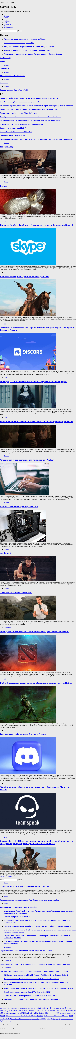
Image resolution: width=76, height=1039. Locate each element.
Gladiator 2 (4, 69)
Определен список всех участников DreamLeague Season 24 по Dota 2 (34, 631)
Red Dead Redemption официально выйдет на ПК (20, 102)
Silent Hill (67, 1013)
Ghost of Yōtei (16, 1010)
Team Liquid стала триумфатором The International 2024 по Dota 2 (30, 996)
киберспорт (65, 1019)
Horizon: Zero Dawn (57, 1010)
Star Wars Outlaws (16, 1015)
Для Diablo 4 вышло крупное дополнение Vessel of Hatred (27, 50)
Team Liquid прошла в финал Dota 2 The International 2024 (27, 992)
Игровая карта (8, 27)
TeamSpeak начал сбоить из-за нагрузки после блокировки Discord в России (30, 117)
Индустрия (55, 1019)
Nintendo (6, 17)
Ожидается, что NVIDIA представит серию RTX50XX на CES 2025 (26, 886)
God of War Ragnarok (27, 1010)
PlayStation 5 (40, 1013)
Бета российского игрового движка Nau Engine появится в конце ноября (29, 900)
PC (5, 19)
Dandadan (4, 83)
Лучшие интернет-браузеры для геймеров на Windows (25, 39)
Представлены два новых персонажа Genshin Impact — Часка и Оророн (33, 54)
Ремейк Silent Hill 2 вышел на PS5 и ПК (16, 132)
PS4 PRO (53, 1013)
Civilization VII (44, 1008)
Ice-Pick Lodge (5, 58)
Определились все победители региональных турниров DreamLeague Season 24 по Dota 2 (36, 964)
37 (8, 876)
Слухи (60, 1019)
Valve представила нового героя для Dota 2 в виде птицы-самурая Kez (32, 999)
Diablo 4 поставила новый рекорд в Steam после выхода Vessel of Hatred (29, 109)
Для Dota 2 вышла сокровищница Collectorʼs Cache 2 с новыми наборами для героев (34, 971)
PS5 (57, 1013)
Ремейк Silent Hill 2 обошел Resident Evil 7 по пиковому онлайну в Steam (36, 421)
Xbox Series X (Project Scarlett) (29, 1019)
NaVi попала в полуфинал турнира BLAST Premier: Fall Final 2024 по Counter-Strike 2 (38, 988)
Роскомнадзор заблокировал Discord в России (18, 113)
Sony (3, 1015)
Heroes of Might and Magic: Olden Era (41, 1010)
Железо (6, 26)
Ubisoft (40, 1016)
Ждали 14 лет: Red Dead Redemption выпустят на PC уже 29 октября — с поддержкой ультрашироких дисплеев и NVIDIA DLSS (36, 842)
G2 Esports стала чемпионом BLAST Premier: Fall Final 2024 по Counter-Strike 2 (36, 975)
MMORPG (12, 1013)
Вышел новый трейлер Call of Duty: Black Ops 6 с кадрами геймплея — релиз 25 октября (36, 139)
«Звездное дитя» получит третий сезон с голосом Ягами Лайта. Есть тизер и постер (37, 926)
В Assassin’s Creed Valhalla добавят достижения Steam (21, 124)
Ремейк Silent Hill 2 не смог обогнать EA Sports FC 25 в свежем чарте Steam (30, 121)
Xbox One (5, 1018)
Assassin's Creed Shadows (17, 1008)
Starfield (9, 1016)
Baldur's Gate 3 (27, 1008)
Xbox (5, 22)
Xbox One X (15, 1019)
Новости (6, 16)
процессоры (8, 1021)
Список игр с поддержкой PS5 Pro (14, 128)
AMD (1, 1008)
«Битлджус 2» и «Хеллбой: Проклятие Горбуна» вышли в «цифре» (33, 381)
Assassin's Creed (6, 1008)
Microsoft (5, 1013)
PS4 (47, 1013)
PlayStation (7, 21)
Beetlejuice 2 (33, 1008)
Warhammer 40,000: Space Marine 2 (56, 1016)
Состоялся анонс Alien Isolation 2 (13, 136)
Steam (22, 1016)
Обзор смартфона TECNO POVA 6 (18, 917)
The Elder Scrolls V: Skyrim (30, 1016)
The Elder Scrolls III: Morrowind (12, 76)
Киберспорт (7, 24)
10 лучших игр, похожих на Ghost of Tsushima (18, 907)
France (2, 61)
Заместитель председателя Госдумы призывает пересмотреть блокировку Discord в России (36, 106)
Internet (70, 1010)
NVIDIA (19, 1013)
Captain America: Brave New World (14, 90)
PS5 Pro (62, 1013)
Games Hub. (8, 6)
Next (10, 876)
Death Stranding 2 (58, 1008)
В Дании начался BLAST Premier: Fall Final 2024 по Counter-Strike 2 (31, 979)
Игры (50, 1018)
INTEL (66, 1010)
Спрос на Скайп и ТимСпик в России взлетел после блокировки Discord (29, 98)
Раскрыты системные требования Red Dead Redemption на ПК (29, 47)
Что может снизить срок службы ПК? (19, 43)
